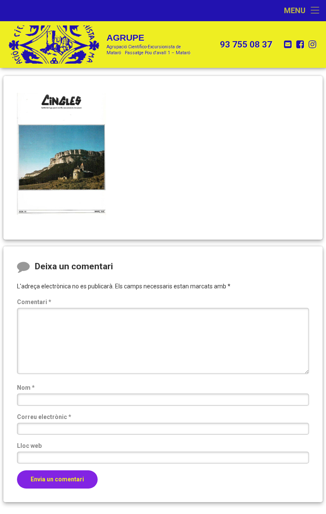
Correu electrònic (44, 416)
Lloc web (29, 445)
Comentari (34, 302)
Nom (26, 387)
